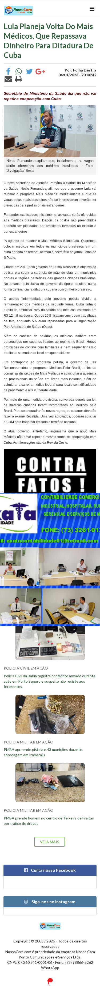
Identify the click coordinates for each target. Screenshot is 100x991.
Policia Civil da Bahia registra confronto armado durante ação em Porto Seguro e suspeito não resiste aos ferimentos (49, 681)
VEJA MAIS (49, 841)
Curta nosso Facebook (53, 870)
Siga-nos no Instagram (53, 901)
